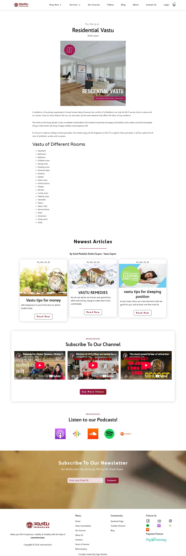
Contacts (79, 540)
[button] (55, 5)
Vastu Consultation (83, 526)
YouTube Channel (118, 526)
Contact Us (151, 5)
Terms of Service (82, 544)
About (136, 5)
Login (166, 5)
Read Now (43, 316)
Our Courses (94, 5)
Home (77, 521)
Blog (123, 5)
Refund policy (81, 549)
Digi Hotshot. (102, 554)
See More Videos (93, 391)
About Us (79, 535)
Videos (110, 5)
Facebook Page (117, 521)
